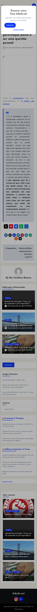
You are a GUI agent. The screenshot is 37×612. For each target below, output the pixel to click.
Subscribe (10, 25)
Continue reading (18, 30)
